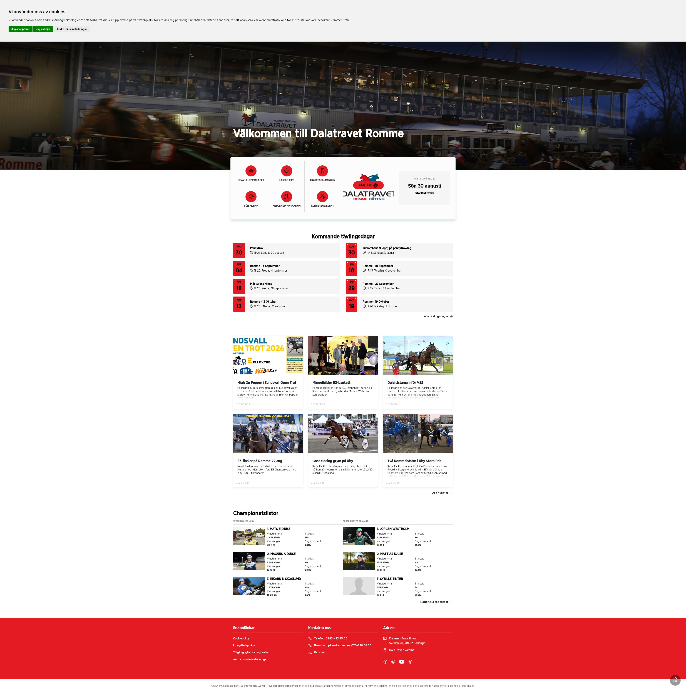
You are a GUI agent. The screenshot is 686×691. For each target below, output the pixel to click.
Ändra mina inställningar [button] (72, 29)
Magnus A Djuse (283, 554)
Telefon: (330, 638)
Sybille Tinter (391, 579)
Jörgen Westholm (394, 529)
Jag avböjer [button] (43, 29)
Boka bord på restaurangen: (342, 645)
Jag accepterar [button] (20, 29)
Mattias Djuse (391, 554)
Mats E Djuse (280, 529)
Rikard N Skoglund (285, 579)
